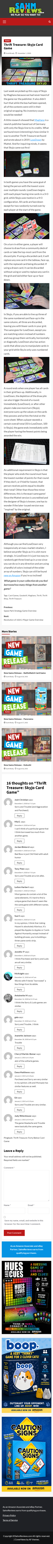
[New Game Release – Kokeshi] (26, 744)
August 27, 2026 (22, 723)
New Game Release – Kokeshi (17, 765)
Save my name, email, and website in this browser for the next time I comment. (23, 1222)
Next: (23, 618)
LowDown (35, 139)
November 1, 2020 (24, 53)
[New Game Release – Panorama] (26, 698)
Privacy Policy (9, 1515)
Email (31, 1205)
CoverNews (20, 1539)
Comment (9, 1167)
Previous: (20, 609)
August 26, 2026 (22, 769)
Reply (19, 815)
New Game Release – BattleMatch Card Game (25, 673)
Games (7, 41)
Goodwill (23, 595)
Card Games (13, 595)
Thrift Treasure (15, 598)
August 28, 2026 (22, 677)
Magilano (40, 119)
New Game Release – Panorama (18, 719)
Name (7, 1205)
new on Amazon (12, 575)
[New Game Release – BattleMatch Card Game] (26, 652)
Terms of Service (10, 1520)
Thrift (39, 595)
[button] (4, 21)
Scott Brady (10, 53)
